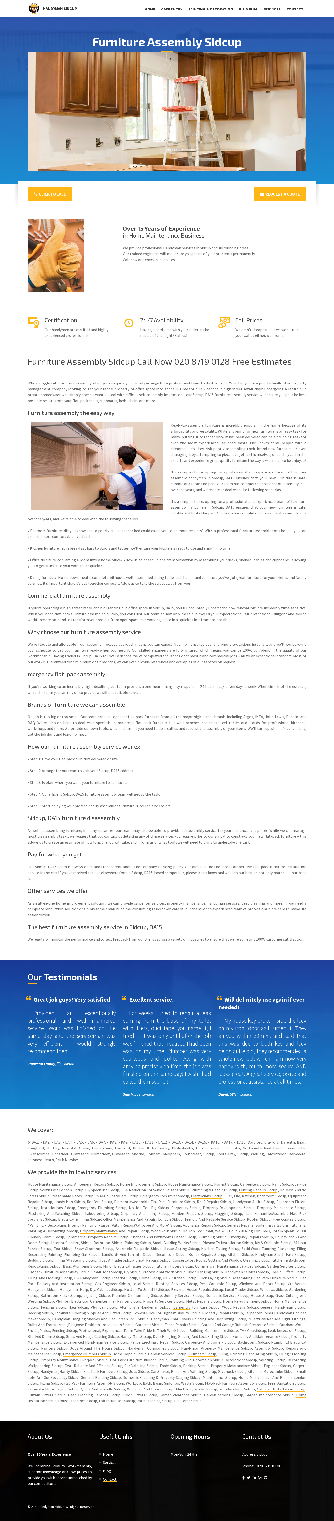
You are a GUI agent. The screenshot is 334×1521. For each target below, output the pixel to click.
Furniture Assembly (238, 1383)
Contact (295, 9)
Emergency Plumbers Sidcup (87, 1353)
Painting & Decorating (210, 9)
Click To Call (51, 194)
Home (150, 9)
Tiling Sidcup (158, 1213)
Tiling (301, 1248)
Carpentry (171, 9)
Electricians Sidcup (206, 1195)
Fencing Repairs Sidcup (258, 1190)
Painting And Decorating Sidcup (219, 1318)
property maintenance (186, 903)
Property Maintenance (99, 1231)
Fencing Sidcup (64, 1330)
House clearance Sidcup (77, 1400)
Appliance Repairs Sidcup (204, 1225)
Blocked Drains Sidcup (46, 1336)
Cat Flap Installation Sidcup (281, 1389)
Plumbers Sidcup (202, 1353)
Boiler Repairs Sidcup (207, 1254)
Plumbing (248, 9)
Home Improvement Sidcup (143, 1184)
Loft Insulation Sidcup (117, 1400)
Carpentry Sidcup (185, 1207)
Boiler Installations (272, 1225)
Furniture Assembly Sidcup (102, 1383)
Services (272, 9)
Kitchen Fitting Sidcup (220, 1248)
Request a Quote (282, 194)
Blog (107, 1470)
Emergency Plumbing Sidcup (102, 1207)
